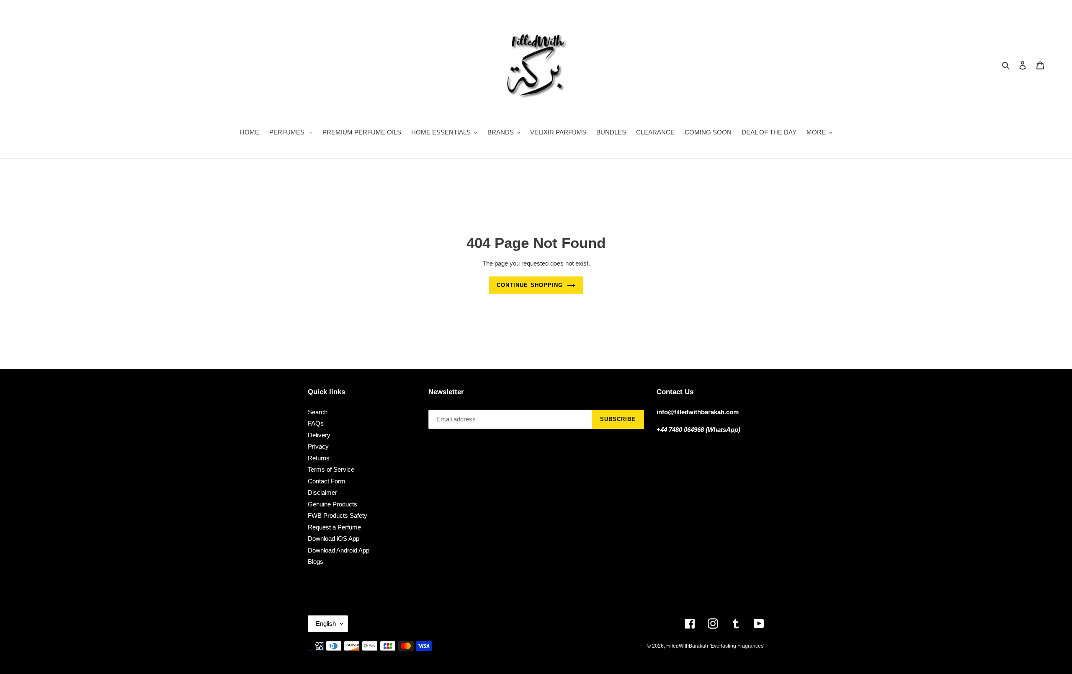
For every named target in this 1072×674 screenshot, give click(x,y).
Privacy (318, 446)
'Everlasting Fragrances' (737, 646)
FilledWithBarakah (687, 646)
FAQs (316, 423)
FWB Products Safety (337, 515)
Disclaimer (322, 492)
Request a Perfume (334, 527)
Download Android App (338, 550)
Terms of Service (331, 469)
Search (317, 412)
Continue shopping (530, 285)
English (326, 623)
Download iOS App (333, 538)
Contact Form (326, 481)
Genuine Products (332, 504)
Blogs (315, 561)
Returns (319, 458)
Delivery (319, 435)
